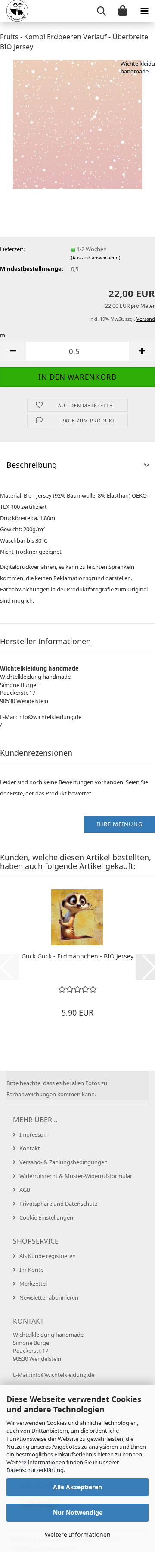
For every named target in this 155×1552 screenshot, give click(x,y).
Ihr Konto (31, 1270)
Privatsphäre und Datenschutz (58, 1203)
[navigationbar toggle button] (144, 11)
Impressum (34, 1134)
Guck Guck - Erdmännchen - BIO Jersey (77, 956)
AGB (24, 1190)
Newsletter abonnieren (48, 1297)
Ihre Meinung (120, 824)
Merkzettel (33, 1283)
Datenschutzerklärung (35, 1470)
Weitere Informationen (78, 1534)
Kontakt (29, 1148)
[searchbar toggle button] (101, 11)
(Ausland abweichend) (95, 257)
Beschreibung (31, 465)
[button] (13, 351)
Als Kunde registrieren (47, 1256)
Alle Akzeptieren (77, 1487)
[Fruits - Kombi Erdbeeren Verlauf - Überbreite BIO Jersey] (77, 124)
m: (3, 335)
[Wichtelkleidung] (14, 11)
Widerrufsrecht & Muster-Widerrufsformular (75, 1176)
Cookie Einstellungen (46, 1217)
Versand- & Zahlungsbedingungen (63, 1162)
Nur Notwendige (77, 1512)
